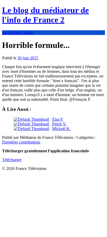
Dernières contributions (21, 142)
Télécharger (12, 159)
